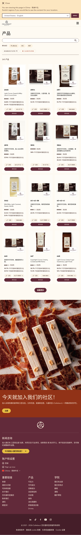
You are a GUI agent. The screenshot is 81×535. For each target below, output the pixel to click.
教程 (56, 488)
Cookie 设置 (60, 530)
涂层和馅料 (32, 492)
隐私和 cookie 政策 (33, 530)
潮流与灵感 (6, 485)
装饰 (30, 498)
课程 (56, 492)
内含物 (30, 495)
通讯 (3, 502)
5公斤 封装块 (71, 165)
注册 (6, 411)
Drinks (31, 508)
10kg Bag (72, 109)
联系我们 (5, 498)
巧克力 (30, 482)
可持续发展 (6, 488)
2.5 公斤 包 (19, 109)
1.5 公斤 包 (45, 165)
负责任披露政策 (48, 530)
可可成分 (31, 485)
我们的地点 (58, 485)
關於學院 (57, 495)
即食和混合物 (33, 505)
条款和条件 (20, 530)
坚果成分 (31, 488)
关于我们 (5, 492)
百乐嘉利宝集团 (8, 495)
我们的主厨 (58, 482)
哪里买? (5, 505)
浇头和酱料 (32, 502)
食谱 (3, 482)
